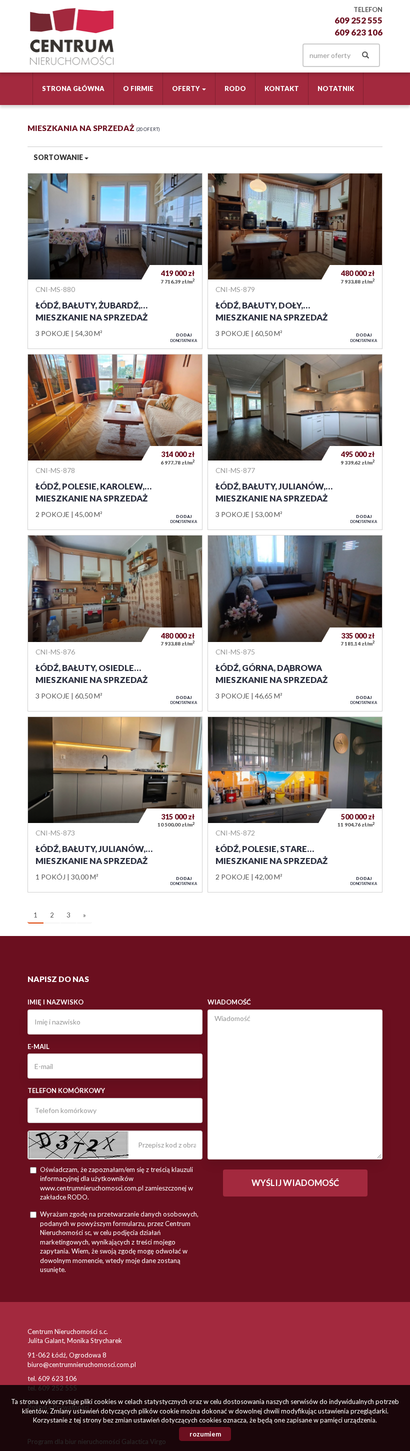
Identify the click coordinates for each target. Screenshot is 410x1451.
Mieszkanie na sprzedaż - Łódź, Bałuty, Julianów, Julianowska (115, 804)
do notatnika (183, 337)
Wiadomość (229, 1002)
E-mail (39, 1046)
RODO (235, 88)
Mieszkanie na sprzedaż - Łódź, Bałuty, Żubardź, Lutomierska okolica (115, 261)
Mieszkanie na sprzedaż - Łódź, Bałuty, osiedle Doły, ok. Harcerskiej (115, 623)
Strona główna (73, 88)
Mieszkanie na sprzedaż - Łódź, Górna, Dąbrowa (295, 623)
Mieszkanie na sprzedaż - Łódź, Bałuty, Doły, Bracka (295, 261)
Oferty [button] (186, 88)
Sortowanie (59, 157)
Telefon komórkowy (66, 1090)
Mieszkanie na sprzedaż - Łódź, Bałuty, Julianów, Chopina (295, 442)
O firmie (138, 88)
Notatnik (336, 88)
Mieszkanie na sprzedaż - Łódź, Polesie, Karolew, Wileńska (115, 442)
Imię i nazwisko (56, 1002)
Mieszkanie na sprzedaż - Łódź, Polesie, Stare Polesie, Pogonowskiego (295, 804)
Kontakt (281, 88)
